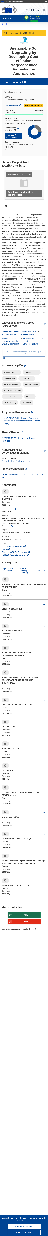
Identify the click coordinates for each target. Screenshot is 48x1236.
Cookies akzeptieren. (24, 1226)
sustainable (26, 403)
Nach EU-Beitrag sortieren (23, 571)
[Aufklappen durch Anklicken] (44, 580)
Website (8, 549)
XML (26, 915)
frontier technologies (12, 390)
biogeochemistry (31, 372)
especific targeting (11, 384)
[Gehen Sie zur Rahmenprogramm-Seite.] (24, 41)
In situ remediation (11, 372)
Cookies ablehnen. (24, 1232)
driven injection (27, 378)
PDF (26, 922)
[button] (32, 10)
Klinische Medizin (9, 334)
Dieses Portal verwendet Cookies (16, 1218)
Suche (38, 10)
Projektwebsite (12, 106)
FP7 (7, 24)
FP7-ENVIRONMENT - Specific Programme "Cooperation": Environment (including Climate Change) (21, 421)
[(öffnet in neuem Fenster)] (10, 9)
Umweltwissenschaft (10, 344)
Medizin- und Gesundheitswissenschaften (19, 332)
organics (29, 396)
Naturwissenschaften (10, 338)
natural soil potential (12, 396)
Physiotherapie (27, 334)
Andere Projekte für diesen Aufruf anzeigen (19, 461)
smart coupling (10, 403)
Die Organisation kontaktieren (16, 546)
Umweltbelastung (30, 344)
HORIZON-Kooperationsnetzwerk (17, 555)
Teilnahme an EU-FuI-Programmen (18, 552)
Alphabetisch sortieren (8, 570)
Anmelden (26, 10)
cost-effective (9, 378)
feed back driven (31, 384)
